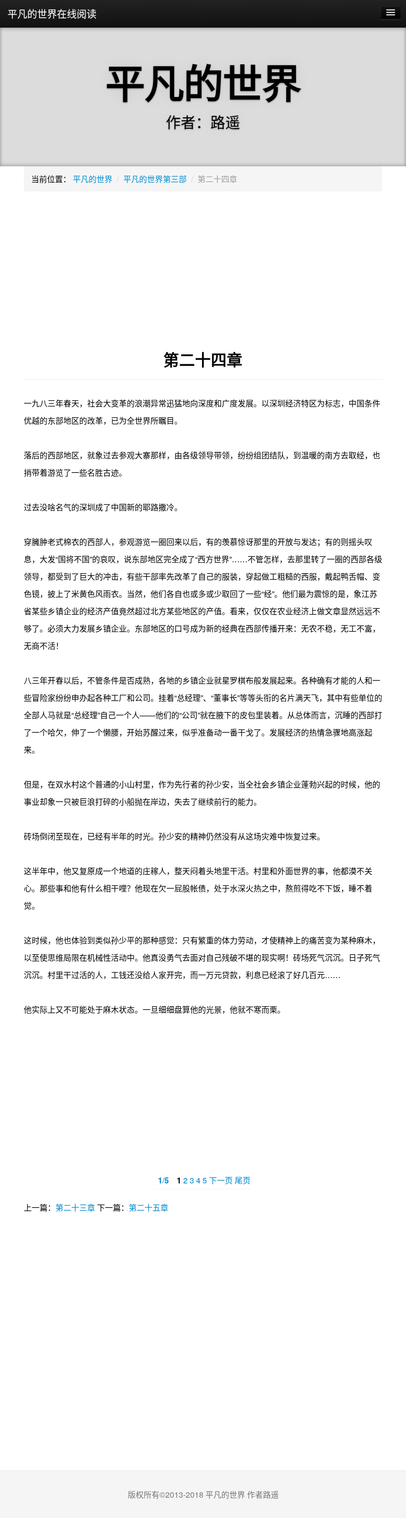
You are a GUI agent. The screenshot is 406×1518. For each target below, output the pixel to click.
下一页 (221, 1180)
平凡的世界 (92, 179)
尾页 (243, 1180)
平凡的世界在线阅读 (52, 13)
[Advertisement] (203, 270)
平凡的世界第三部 (155, 179)
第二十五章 (148, 1207)
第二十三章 (75, 1207)
